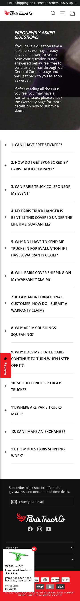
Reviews (6, 368)
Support (12, 560)
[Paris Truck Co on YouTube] (48, 528)
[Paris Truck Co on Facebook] (30, 528)
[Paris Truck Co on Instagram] (39, 528)
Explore (12, 548)
